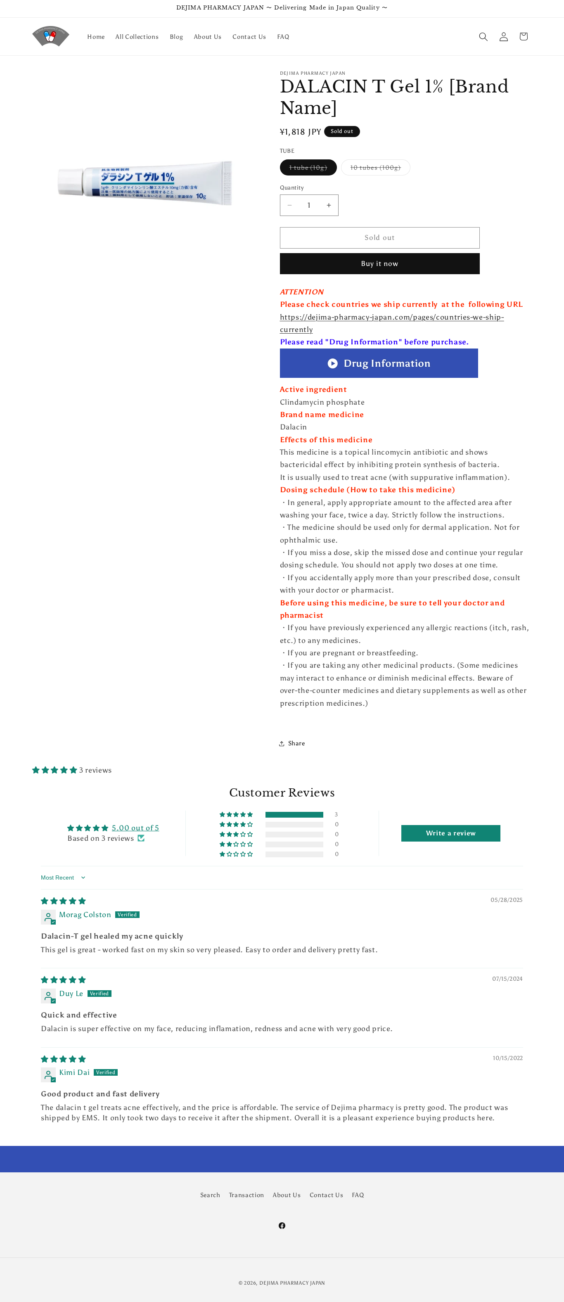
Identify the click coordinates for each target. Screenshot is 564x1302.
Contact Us (327, 1195)
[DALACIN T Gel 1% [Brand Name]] (379, 377)
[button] (483, 36)
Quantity (292, 187)
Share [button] (296, 743)
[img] (63, 901)
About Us (287, 1195)
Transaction (246, 1195)
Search (210, 1195)
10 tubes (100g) (381, 169)
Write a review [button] (451, 833)
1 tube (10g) (313, 169)
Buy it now (380, 264)
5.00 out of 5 (135, 827)
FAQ (358, 1195)
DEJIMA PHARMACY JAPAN (292, 1282)
